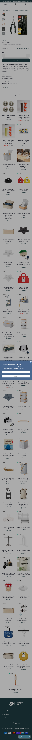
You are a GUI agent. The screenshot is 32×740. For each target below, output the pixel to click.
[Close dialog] (30, 361)
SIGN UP (16, 376)
